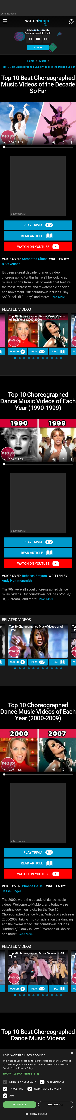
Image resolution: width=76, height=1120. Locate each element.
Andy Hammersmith (17, 581)
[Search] (71, 21)
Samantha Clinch (34, 259)
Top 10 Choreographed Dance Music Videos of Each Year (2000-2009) (37, 318)
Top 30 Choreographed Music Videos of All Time (36, 628)
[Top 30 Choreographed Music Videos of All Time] (38, 641)
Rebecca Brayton (34, 576)
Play (34, 351)
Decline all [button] (55, 1104)
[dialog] (38, 1084)
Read (55, 351)
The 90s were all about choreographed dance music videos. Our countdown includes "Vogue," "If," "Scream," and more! (36, 594)
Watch (14, 351)
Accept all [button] (19, 1104)
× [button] (71, 1053)
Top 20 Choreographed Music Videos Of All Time (36, 954)
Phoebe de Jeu (33, 886)
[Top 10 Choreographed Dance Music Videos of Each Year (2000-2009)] (38, 330)
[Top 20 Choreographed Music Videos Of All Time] (38, 967)
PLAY (37, 47)
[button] (15, 358)
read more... (59, 297)
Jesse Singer (11, 891)
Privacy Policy (25, 1068)
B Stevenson (11, 264)
